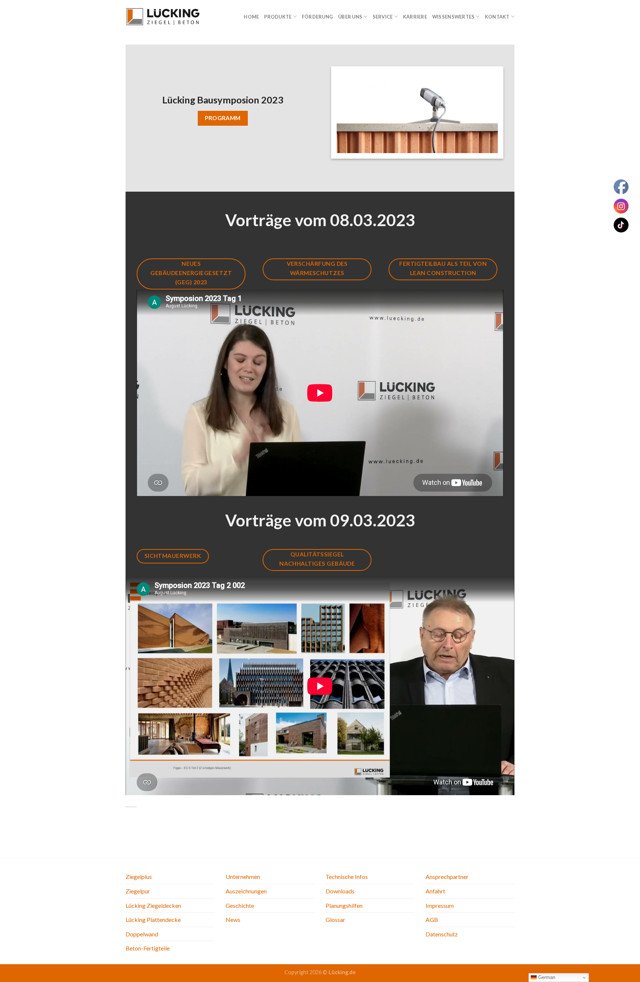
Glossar (335, 919)
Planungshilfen (344, 905)
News (233, 919)
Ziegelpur (138, 891)
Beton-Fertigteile (148, 948)
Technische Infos (347, 876)
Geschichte (240, 905)
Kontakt (497, 17)
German (546, 977)
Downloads (340, 891)
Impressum (440, 905)
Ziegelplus (139, 876)
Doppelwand (142, 934)
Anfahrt (435, 891)
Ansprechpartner (447, 876)
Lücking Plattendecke (153, 919)
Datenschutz (442, 934)
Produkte (277, 17)
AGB (432, 919)
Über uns (350, 17)
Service (383, 17)
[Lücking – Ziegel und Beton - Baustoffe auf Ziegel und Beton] (163, 16)
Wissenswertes (453, 17)
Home (251, 17)
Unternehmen (243, 876)
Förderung (317, 17)
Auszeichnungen (246, 891)
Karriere (415, 17)
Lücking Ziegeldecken (153, 905)
